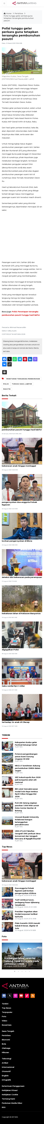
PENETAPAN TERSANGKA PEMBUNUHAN (23, 379)
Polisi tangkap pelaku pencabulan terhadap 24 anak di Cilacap (18, 720)
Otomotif (6, 1071)
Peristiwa (19, 13)
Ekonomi (6, 1040)
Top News (7, 847)
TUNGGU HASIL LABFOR (22, 384)
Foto (4, 936)
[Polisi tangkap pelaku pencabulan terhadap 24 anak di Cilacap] (22, 707)
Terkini (5, 1004)
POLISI (6, 384)
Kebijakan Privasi (9, 1090)
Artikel (5, 1063)
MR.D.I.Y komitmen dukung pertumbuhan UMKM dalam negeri (27, 768)
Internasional (8, 1067)
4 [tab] (25, 971)
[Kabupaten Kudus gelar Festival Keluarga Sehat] (7, 746)
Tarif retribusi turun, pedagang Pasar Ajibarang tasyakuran (27, 902)
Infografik (6, 1080)
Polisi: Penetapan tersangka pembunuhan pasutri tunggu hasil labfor (22, 428)
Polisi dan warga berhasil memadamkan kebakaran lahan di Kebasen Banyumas (22, 612)
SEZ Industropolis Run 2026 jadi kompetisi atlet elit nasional (28, 780)
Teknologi (6, 1059)
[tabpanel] (22, 956)
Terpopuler (7, 1012)
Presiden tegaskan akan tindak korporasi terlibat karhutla (26, 914)
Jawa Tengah (8, 1031)
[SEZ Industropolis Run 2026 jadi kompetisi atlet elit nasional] (7, 781)
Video (4, 1021)
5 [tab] (29, 971)
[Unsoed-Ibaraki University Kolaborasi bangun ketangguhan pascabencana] (7, 820)
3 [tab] (22, 971)
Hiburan (5, 1052)
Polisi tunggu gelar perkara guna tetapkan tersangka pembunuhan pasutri (19, 18)
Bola (4, 1044)
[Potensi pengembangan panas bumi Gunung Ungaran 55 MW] (7, 757)
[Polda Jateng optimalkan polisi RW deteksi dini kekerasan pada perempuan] (22, 562)
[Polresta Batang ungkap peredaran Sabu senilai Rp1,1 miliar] (22, 671)
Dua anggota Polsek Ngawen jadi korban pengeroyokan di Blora (18, 539)
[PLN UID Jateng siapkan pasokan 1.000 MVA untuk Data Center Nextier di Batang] (7, 806)
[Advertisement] (22, 236)
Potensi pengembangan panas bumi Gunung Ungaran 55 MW (26, 756)
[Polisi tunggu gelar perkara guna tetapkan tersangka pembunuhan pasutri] (22, 866)
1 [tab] (14, 971)
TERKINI (6, 735)
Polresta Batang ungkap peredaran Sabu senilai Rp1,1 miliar (19, 684)
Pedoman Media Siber (12, 1103)
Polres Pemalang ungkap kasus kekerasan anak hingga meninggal (19, 464)
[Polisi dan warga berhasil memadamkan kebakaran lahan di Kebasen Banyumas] (22, 598)
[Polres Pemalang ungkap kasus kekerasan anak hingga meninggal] (22, 451)
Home (9, 13)
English (5, 1076)
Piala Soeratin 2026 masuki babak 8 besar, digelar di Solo (27, 925)
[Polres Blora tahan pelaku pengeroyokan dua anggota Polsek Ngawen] (22, 487)
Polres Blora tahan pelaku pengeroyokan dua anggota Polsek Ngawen (19, 502)
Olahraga (6, 1048)
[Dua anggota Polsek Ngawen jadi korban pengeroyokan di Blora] (22, 526)
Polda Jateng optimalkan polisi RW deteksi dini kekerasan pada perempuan (22, 576)
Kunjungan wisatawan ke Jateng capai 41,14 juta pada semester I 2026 (21, 961)
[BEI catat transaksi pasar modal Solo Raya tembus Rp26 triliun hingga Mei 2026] (7, 792)
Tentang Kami (8, 1099)
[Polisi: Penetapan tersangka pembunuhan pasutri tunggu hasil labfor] (22, 415)
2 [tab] (18, 971)
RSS (4, 1107)
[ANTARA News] (24, 3)
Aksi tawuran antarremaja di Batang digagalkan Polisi (20, 648)
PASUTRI (7, 389)
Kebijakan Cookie (10, 1095)
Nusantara (6, 1025)
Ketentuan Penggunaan (13, 1086)
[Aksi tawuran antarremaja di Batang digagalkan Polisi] (22, 635)
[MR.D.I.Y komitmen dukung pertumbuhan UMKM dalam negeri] (7, 769)
